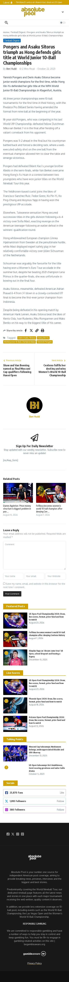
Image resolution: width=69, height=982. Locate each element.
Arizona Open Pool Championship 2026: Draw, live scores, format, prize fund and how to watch (47, 720)
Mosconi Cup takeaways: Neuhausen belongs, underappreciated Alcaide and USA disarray (46, 750)
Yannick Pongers (44, 342)
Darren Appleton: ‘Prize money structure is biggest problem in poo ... (17, 508)
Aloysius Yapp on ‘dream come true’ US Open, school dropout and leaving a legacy (46, 654)
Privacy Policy (34, 963)
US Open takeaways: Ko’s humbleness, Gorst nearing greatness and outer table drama (47, 768)
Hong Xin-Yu (43, 338)
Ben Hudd (11, 68)
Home (6, 32)
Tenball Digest (18, 32)
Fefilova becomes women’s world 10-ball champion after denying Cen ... (49, 508)
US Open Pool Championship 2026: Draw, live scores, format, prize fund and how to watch (47, 617)
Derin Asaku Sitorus (26, 338)
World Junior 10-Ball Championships (19, 342)
